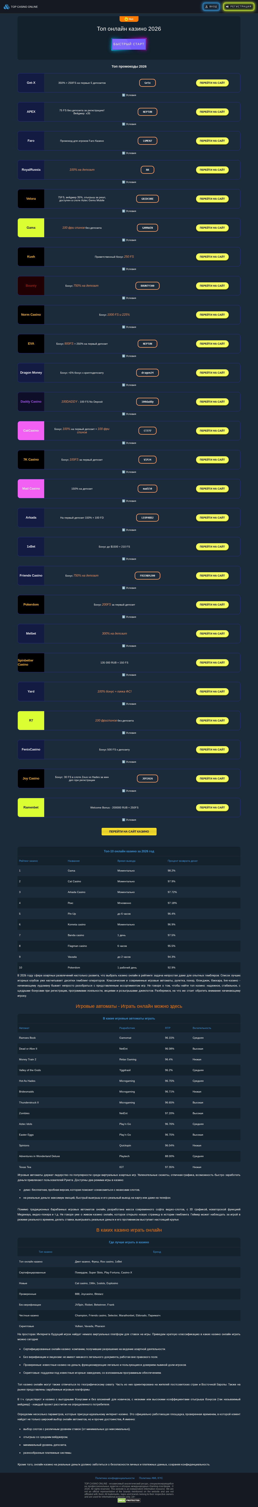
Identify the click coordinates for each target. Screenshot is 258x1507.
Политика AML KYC (151, 1478)
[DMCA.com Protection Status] (129, 1501)
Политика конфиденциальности (114, 1478)
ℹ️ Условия (129, 95)
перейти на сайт (212, 82)
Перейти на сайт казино (129, 831)
